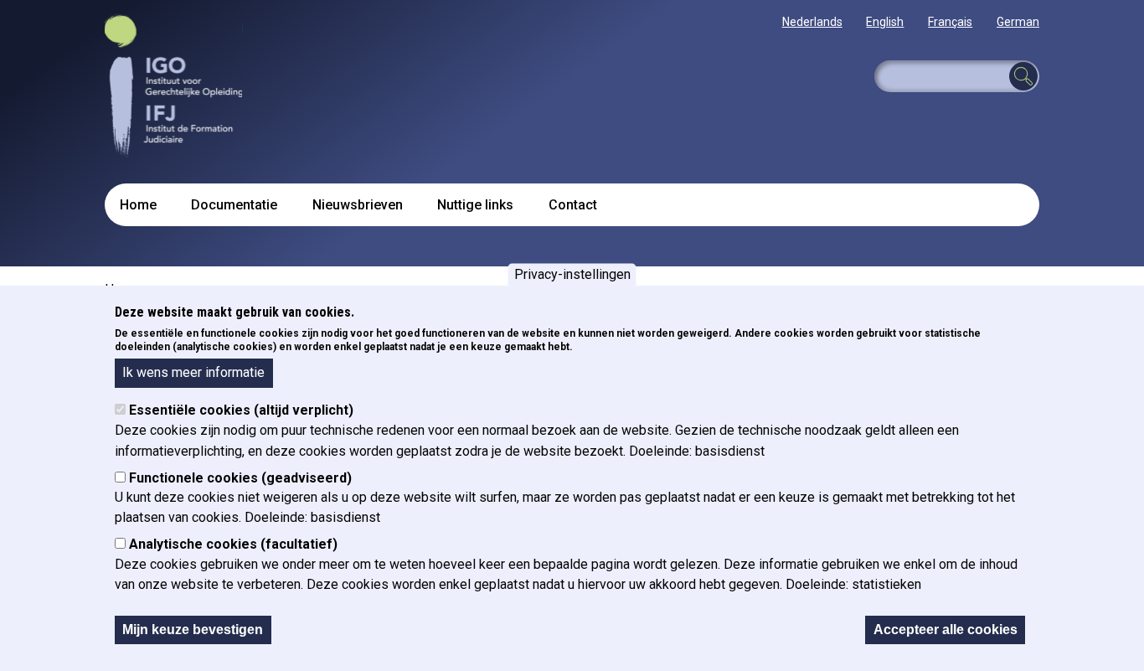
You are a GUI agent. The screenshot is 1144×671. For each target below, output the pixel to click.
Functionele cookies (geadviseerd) (240, 478)
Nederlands (812, 21)
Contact (573, 205)
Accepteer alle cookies (945, 629)
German (1018, 21)
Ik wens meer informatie (193, 372)
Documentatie (234, 205)
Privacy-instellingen (572, 274)
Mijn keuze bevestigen (192, 629)
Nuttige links (475, 205)
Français (950, 21)
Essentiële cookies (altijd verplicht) (241, 411)
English (885, 21)
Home (138, 205)
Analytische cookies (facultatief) (233, 545)
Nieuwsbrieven (357, 205)
